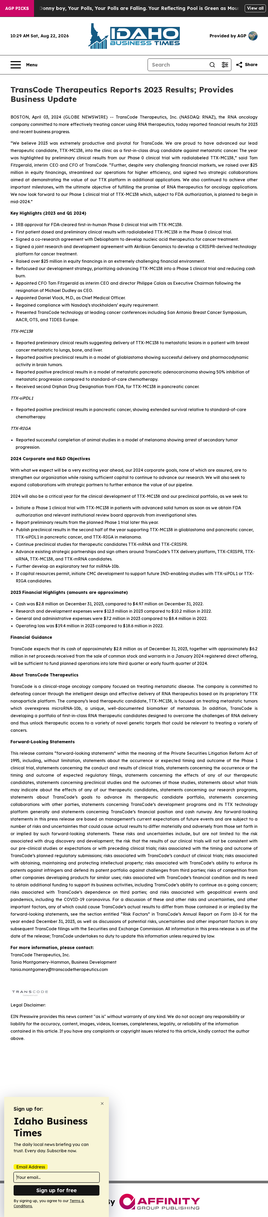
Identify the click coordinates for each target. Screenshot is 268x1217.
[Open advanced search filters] (225, 65)
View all (255, 8)
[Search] (212, 65)
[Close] (102, 1103)
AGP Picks (17, 8)
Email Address (30, 1166)
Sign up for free (56, 1190)
